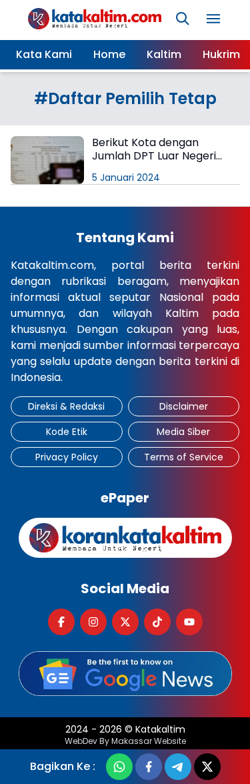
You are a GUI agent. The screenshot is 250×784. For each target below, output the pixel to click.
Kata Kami (44, 54)
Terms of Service (183, 457)
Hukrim (221, 54)
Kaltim (164, 54)
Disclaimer (183, 406)
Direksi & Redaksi (66, 406)
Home (109, 54)
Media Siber (183, 431)
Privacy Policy (66, 457)
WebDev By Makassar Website (125, 741)
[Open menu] (213, 18)
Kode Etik (66, 431)
